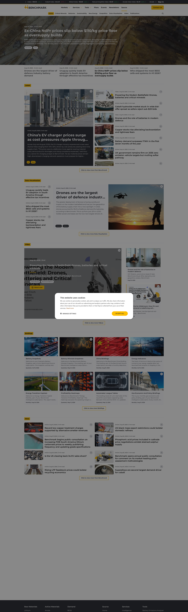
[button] (68, 313)
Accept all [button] (120, 313)
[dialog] (94, 306)
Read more (70, 308)
